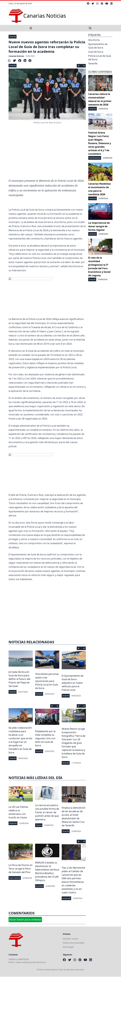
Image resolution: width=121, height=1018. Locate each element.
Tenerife (12, 36)
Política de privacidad (73, 942)
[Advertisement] (47, 154)
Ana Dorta (94, 40)
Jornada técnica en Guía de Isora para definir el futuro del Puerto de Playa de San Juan (19, 679)
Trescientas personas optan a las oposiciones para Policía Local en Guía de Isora (47, 681)
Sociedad (39, 886)
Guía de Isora (95, 51)
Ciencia (39, 825)
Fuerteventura (94, 158)
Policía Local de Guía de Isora (99, 57)
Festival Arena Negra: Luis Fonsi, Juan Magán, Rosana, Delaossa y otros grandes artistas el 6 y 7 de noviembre (99, 143)
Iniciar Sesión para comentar (25, 919)
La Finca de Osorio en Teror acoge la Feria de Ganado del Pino (20, 868)
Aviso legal (68, 947)
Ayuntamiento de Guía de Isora (97, 45)
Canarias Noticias (16, 56)
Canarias (92, 108)
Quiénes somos (70, 938)
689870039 (23, 959)
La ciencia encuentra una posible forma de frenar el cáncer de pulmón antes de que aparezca (47, 812)
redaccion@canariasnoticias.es (30, 962)
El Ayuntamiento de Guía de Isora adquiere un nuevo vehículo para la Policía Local (72, 682)
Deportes (13, 823)
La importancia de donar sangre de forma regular (99, 226)
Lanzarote (66, 898)
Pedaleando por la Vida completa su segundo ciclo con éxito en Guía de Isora (45, 738)
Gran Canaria (14, 878)
